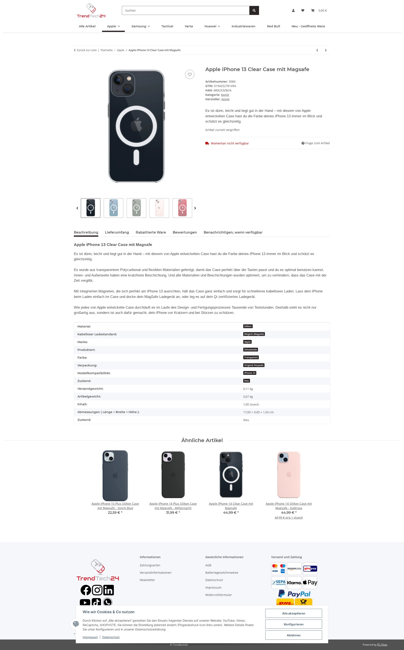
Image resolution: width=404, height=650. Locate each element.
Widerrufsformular (218, 595)
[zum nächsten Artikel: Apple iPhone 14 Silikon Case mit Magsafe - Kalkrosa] (326, 50)
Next (195, 208)
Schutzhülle (250, 349)
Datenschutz (111, 637)
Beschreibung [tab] (86, 232)
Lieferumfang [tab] (117, 232)
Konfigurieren (294, 624)
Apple (225, 95)
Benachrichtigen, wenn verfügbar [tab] (233, 232)
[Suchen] (254, 10)
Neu (246, 380)
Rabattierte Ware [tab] (151, 232)
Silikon (248, 326)
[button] (293, 10)
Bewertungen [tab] (185, 232)
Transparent (251, 357)
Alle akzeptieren (293, 613)
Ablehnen (294, 635)
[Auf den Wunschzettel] (189, 74)
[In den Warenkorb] (77, 64)
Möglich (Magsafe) (254, 334)
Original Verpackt (253, 365)
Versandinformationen (155, 573)
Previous (77, 208)
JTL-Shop (382, 644)
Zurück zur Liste (87, 50)
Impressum (90, 637)
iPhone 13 (249, 372)
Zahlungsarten (150, 565)
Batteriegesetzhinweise (221, 573)
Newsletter (147, 580)
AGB (208, 565)
